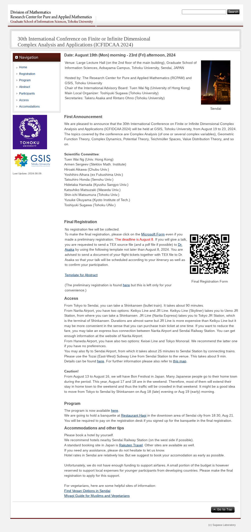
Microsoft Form (153, 234)
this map (179, 361)
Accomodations (29, 106)
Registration (27, 74)
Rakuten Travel (131, 445)
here (126, 285)
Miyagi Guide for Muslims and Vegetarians (97, 496)
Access (24, 100)
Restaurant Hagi (133, 415)
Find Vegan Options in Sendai (87, 491)
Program (25, 80)
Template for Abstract (81, 275)
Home (23, 67)
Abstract (24, 87)
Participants (27, 93)
